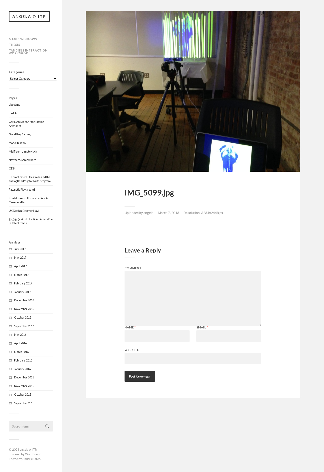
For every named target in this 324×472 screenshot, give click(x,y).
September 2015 (24, 403)
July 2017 (20, 249)
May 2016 (20, 334)
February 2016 (23, 360)
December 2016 (24, 300)
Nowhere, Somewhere (22, 160)
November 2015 (24, 386)
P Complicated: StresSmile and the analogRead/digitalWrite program (30, 179)
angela (148, 213)
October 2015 (22, 394)
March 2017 (21, 275)
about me (14, 104)
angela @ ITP (29, 16)
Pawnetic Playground (22, 189)
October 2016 (22, 317)
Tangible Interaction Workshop (28, 52)
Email (202, 327)
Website (132, 349)
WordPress (32, 454)
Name (130, 327)
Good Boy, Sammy (20, 134)
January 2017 (22, 292)
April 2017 (20, 266)
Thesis (14, 44)
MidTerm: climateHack (23, 151)
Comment (133, 268)
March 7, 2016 (168, 213)
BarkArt (14, 113)
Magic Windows (23, 39)
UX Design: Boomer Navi (24, 210)
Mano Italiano (17, 143)
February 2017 (23, 283)
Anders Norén (31, 459)
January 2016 (22, 369)
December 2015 (24, 377)
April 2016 (20, 343)
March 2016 (21, 352)
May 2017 (20, 257)
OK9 (12, 168)
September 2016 (24, 326)
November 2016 (24, 309)
